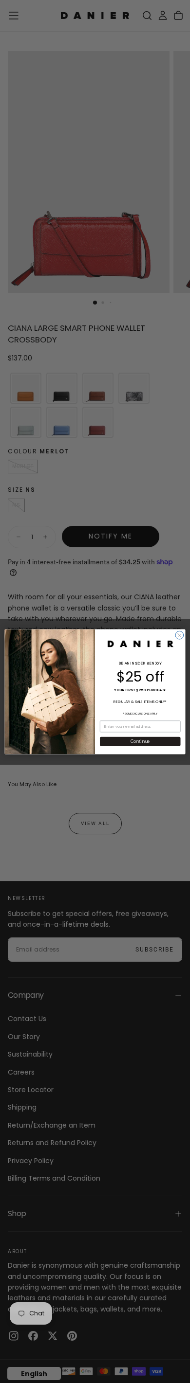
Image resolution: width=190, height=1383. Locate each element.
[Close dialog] (179, 635)
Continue (140, 741)
